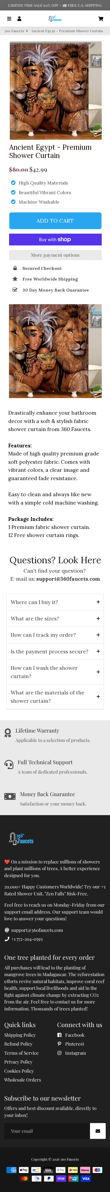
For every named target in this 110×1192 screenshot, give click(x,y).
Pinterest (74, 1044)
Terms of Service (21, 1053)
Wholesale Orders (22, 1080)
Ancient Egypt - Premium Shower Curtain (50, 151)
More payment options (55, 255)
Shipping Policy (20, 1035)
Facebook (74, 1035)
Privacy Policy (18, 1062)
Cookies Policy (19, 1071)
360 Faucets (14, 30)
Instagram (75, 1053)
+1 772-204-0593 (26, 939)
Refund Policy (18, 1044)
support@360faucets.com (36, 930)
